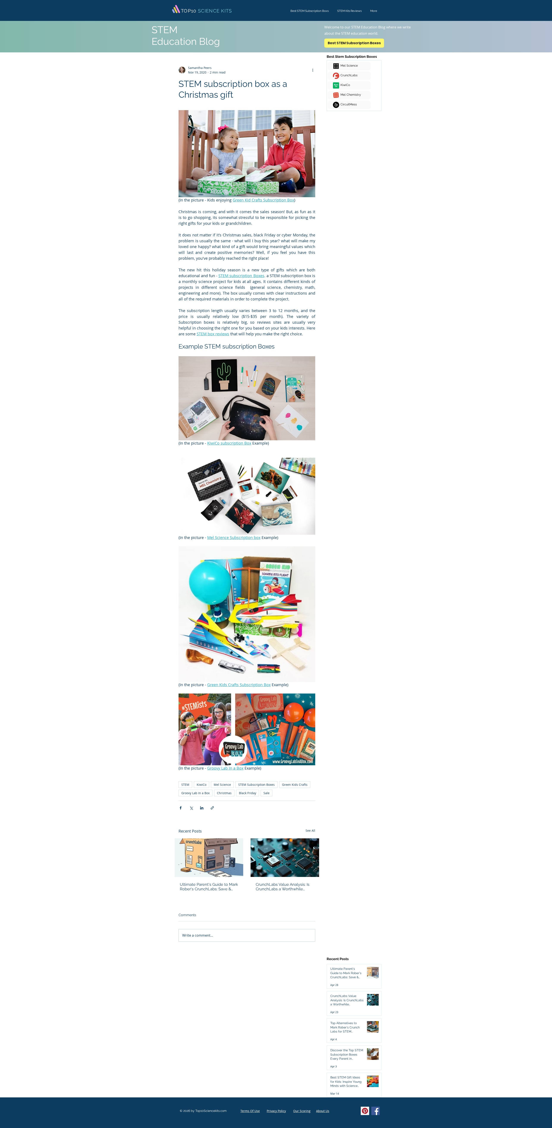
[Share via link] (212, 808)
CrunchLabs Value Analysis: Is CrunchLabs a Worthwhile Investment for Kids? (282, 886)
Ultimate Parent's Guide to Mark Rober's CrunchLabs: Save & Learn (209, 886)
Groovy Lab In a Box (195, 793)
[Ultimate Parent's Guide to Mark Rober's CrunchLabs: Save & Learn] (209, 857)
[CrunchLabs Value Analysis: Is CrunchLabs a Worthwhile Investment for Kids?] (285, 857)
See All (310, 830)
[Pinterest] (365, 1111)
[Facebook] (375, 1111)
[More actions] (312, 70)
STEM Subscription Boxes (256, 785)
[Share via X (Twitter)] (191, 808)
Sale (266, 793)
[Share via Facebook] (181, 808)
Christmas (224, 793)
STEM (185, 785)
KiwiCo (201, 785)
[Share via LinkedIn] (202, 808)
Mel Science (222, 785)
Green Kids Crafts (294, 785)
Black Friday (247, 793)
